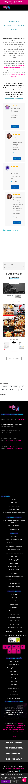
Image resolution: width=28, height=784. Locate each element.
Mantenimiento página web (14, 546)
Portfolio (14, 499)
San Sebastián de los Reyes (16, 729)
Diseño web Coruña (14, 759)
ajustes (14, 778)
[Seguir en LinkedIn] (5, 647)
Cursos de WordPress (14, 509)
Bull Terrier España (14, 621)
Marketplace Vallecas (14, 506)
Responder (15, 126)
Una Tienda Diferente (14, 601)
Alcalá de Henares (10, 727)
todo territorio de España (10, 732)
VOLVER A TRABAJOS (14, 358)
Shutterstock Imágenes (14, 698)
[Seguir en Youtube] (14, 647)
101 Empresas (14, 694)
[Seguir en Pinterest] (23, 647)
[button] (24, 780)
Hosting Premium (14, 661)
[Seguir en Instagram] (9, 647)
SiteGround (14, 681)
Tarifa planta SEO (14, 570)
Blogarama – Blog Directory (14, 631)
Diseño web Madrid (14, 742)
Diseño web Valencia (14, 753)
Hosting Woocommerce (14, 668)
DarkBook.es (14, 607)
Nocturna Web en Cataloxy (14, 627)
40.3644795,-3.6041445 (14, 440)
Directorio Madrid (14, 611)
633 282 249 (8, 1)
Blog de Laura (14, 604)
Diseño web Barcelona (14, 748)
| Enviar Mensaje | (17, 1)
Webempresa (14, 671)
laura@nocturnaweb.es (14, 448)
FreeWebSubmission (14, 688)
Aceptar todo (5, 781)
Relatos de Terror (14, 614)
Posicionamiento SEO (14, 566)
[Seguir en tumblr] (14, 651)
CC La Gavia (20, 419)
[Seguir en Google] (18, 651)
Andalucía (22, 725)
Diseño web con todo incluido (14, 539)
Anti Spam (14, 684)
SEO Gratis (14, 573)
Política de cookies (14, 529)
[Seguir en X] (9, 651)
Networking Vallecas (14, 583)
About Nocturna (14, 624)
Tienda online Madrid (14, 549)
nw (22, 701)
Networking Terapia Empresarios (14, 576)
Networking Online (14, 580)
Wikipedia (14, 594)
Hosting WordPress (14, 664)
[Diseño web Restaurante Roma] (14, 354)
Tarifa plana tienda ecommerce (14, 553)
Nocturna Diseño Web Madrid (14, 768)
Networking (14, 502)
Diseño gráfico (14, 556)
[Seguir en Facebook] (18, 647)
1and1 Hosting (14, 674)
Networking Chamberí (14, 586)
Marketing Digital (14, 560)
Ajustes (13, 781)
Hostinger (14, 678)
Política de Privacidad (14, 525)
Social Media (14, 563)
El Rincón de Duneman (14, 617)
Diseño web (14, 536)
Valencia (11, 725)
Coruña (16, 725)
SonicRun (14, 691)
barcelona (6, 725)
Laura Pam (14, 597)
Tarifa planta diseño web (14, 543)
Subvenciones (14, 512)
